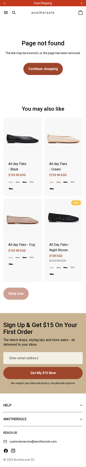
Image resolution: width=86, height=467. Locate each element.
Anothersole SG (24, 459)
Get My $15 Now (43, 373)
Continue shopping (43, 69)
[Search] (13, 12)
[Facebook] (5, 450)
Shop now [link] (16, 294)
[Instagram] (13, 450)
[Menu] (6, 12)
